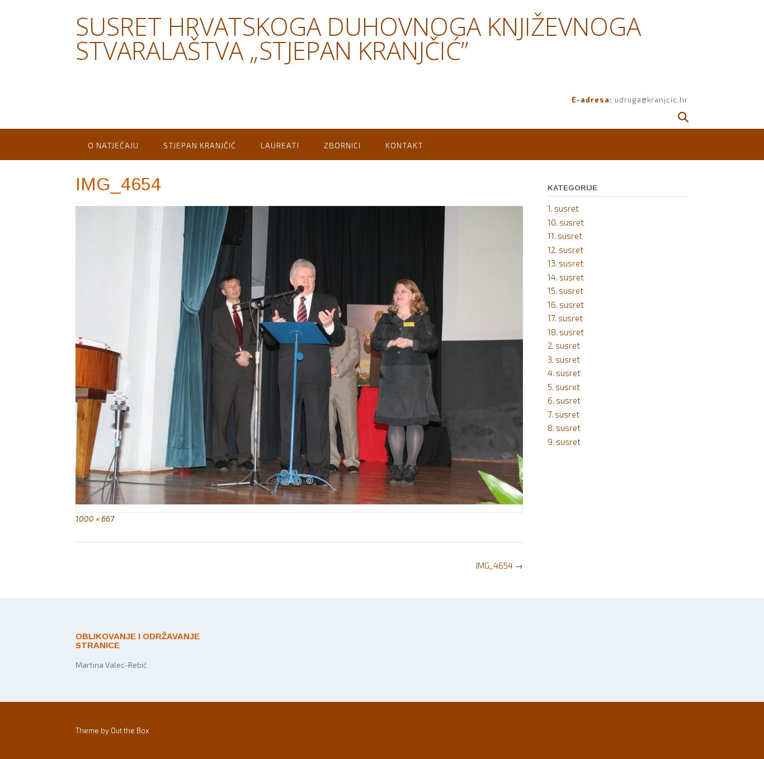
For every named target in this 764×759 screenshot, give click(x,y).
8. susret (564, 428)
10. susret (566, 222)
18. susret (566, 332)
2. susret (564, 345)
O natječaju (113, 145)
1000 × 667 (95, 518)
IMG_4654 (499, 565)
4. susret (564, 373)
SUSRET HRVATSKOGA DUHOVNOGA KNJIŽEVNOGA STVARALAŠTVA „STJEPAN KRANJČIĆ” (358, 38)
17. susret (565, 318)
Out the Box (130, 730)
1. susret (563, 208)
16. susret (566, 304)
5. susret (564, 387)
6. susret (564, 400)
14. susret (566, 277)
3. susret (564, 359)
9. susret (564, 442)
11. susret (565, 236)
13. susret (565, 263)
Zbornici (342, 145)
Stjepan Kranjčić (199, 145)
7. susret (563, 414)
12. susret (565, 250)
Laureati (280, 145)
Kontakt (404, 145)
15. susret (565, 290)
